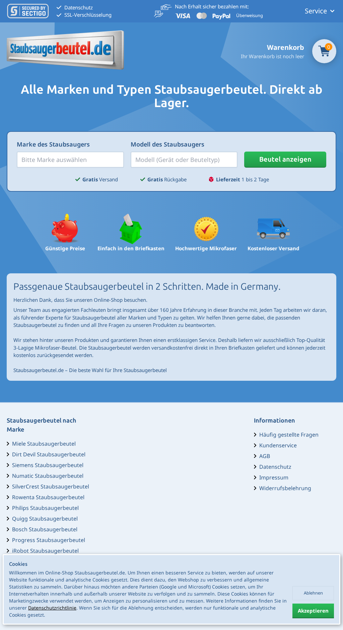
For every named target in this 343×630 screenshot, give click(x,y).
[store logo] (65, 50)
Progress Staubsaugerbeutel (48, 540)
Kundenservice (278, 445)
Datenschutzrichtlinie (52, 608)
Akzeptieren (313, 610)
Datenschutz (275, 466)
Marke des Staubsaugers (53, 144)
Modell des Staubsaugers (167, 144)
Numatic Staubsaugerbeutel (47, 475)
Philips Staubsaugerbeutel (45, 508)
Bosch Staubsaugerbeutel (44, 529)
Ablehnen (313, 593)
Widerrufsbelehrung (285, 488)
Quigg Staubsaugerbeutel (45, 518)
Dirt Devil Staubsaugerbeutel (48, 454)
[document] (171, 589)
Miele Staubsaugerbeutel (44, 443)
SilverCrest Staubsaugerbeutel (50, 486)
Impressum (273, 477)
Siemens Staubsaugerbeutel (47, 465)
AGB (264, 456)
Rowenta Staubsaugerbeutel (48, 497)
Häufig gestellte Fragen (289, 434)
